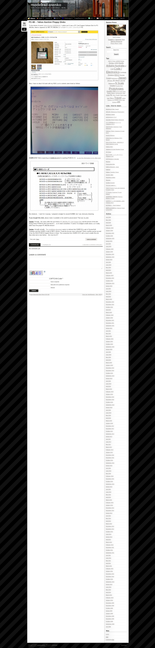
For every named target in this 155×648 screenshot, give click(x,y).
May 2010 (108, 589)
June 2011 (108, 558)
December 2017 (110, 426)
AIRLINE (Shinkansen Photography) (115, 112)
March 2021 (109, 336)
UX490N (116, 100)
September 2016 (110, 463)
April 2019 (108, 386)
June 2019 (108, 383)
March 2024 (109, 272)
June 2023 (108, 291)
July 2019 (108, 381)
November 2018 (110, 399)
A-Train (113, 61)
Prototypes (116, 88)
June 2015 (108, 492)
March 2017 (109, 447)
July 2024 (108, 262)
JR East (109, 80)
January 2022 (109, 317)
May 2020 (108, 357)
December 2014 (110, 507)
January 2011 (109, 571)
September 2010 (110, 581)
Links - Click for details (113, 106)
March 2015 (109, 500)
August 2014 (109, 513)
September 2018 (110, 404)
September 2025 (110, 238)
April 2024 (108, 270)
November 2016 (110, 457)
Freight (108, 78)
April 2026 (108, 222)
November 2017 (110, 428)
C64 (112, 69)
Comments (110, 639)
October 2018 (109, 402)
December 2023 (110, 278)
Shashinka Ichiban (110, 177)
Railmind (108, 169)
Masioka (108, 161)
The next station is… (111, 185)
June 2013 (108, 534)
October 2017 (109, 431)
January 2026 (109, 230)
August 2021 (109, 328)
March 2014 (109, 523)
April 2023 (108, 296)
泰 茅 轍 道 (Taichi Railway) (113, 205)
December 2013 (110, 526)
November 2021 (110, 323)
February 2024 (109, 275)
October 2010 (109, 579)
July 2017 (108, 439)
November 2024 (110, 254)
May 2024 (108, 267)
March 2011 (109, 566)
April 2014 (108, 521)
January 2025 (109, 251)
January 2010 (109, 600)
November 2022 (110, 304)
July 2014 (108, 515)
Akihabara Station (110, 114)
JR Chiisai (108, 152)
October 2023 (109, 280)
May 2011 (108, 560)
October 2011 (109, 550)
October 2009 (109, 608)
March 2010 (109, 595)
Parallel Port (119, 86)
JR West (116, 81)
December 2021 (110, 320)
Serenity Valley (109, 174)
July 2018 (108, 410)
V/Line (120, 100)
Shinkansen (118, 93)
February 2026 (109, 228)
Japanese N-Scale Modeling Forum (115, 149)
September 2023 (110, 283)
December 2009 (110, 603)
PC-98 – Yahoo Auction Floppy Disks (47, 22)
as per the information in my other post (89, 158)
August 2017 (109, 436)
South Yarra (119, 95)
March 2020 (109, 362)
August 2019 (109, 378)
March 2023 (109, 299)
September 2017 (110, 434)
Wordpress (54, 645)
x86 (118, 102)
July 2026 (108, 217)
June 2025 (108, 246)
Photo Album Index (116, 43)
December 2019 (110, 367)
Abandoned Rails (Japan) (112, 109)
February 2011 (109, 568)
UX (113, 100)
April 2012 (108, 539)
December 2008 (110, 616)
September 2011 (110, 552)
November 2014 (110, 510)
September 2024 (110, 257)
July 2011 (108, 555)
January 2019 (109, 394)
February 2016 (109, 476)
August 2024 (109, 259)
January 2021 (109, 341)
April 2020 (108, 360)
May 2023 (108, 294)
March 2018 (109, 420)
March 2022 (109, 312)
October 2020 (109, 344)
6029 (109, 61)
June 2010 (108, 587)
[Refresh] (45, 271)
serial (121, 91)
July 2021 (108, 331)
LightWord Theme (32, 646)
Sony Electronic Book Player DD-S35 (39, 294)
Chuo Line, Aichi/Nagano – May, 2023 (91, 294)
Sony (114, 95)
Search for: (116, 49)
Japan (122, 77)
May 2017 (108, 444)
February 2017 (109, 449)
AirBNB (118, 61)
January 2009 (109, 613)
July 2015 (108, 489)
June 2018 (108, 412)
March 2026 (109, 225)
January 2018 (109, 423)
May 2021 (108, 333)
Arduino (110, 65)
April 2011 (108, 563)
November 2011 (110, 547)
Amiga (122, 61)
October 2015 (109, 481)
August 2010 (109, 584)
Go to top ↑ (124, 645)
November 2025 (110, 233)
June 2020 (108, 354)
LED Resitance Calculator (112, 159)
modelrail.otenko (46, 5)
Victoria (114, 102)
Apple (121, 63)
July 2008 (108, 626)
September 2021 (110, 325)
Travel (117, 97)
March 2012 (109, 542)
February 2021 (109, 338)
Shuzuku (108, 180)
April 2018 (108, 418)
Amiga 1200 (113, 63)
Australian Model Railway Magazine (115, 119)
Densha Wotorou (110, 135)
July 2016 (108, 468)
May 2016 (108, 473)
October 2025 (109, 235)
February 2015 (109, 502)
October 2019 (109, 373)
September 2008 (110, 624)
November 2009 (110, 605)
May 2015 (108, 494)
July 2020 (108, 352)
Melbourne (111, 83)
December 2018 (110, 397)
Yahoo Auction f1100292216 (51, 25)
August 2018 (109, 407)
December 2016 (110, 455)
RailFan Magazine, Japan (112, 167)
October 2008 (109, 621)
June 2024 (108, 264)
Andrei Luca (47, 646)
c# (125, 66)
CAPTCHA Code (55, 279)
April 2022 (108, 309)
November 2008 (110, 618)
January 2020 (109, 365)
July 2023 (108, 288)
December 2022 (110, 301)
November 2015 (110, 478)
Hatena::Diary (109, 146)
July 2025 (108, 243)
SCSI (117, 91)
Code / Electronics (114, 70)
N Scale (119, 83)
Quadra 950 (111, 91)
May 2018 (108, 415)
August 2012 (109, 536)
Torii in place (116, 37)
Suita (108, 98)
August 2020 (109, 349)
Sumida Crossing (110, 182)
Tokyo (112, 98)
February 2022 (109, 315)
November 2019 (110, 370)
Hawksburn (114, 78)
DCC (117, 75)
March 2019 (109, 389)
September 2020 (110, 346)
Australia (119, 65)
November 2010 (110, 576)
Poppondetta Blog (110, 164)
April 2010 (108, 592)
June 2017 (108, 441)
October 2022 (109, 307)
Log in (107, 634)
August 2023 (109, 286)
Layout (122, 81)
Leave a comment (91, 239)
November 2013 (110, 529)
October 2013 (109, 531)
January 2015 (109, 505)
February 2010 (109, 597)
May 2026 (108, 220)
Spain (124, 95)
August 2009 (109, 610)
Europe (122, 75)
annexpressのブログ (111, 117)
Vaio (123, 100)
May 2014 (108, 518)
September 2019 (110, 375)
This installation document (54, 229)
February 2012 (109, 544)
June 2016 (108, 470)
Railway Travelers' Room (112, 172)
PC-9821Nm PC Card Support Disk (71, 221)
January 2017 (109, 452)
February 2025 (109, 249)
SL (111, 95)
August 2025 (109, 241)
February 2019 (109, 391)
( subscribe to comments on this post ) (92, 244)
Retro (37, 239)
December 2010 (110, 573)
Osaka (112, 86)
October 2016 (109, 460)
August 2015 (109, 486)
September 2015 (110, 484)
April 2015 (108, 497)
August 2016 (109, 465)
